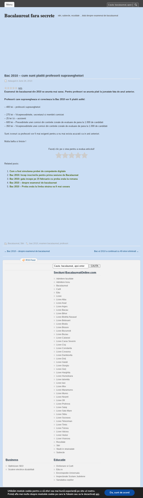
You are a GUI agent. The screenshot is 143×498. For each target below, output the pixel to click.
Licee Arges (61, 306)
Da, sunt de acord (119, 492)
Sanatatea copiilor (65, 480)
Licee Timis (61, 424)
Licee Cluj (61, 345)
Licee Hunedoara (64, 376)
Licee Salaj (61, 407)
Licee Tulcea (62, 428)
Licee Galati (62, 362)
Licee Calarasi (63, 338)
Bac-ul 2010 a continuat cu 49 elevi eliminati (116, 251)
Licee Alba (61, 299)
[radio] (58, 155)
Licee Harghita (63, 372)
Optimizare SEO (15, 466)
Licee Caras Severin (66, 341)
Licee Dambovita (64, 355)
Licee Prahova (63, 404)
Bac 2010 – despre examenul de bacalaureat (33, 182)
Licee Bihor (61, 313)
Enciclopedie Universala (68, 473)
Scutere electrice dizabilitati (21, 469)
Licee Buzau (62, 334)
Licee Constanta (64, 348)
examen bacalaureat (49, 243)
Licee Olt (60, 400)
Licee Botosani (63, 320)
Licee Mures (62, 393)
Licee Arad (61, 303)
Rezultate (60, 442)
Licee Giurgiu (62, 365)
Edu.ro (59, 469)
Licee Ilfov (61, 386)
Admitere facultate (64, 278)
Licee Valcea (62, 431)
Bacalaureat (13, 243)
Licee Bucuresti (63, 331)
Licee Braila (62, 324)
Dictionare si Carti (64, 466)
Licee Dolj (61, 358)
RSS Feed (30, 260)
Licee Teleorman (64, 421)
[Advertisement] (71, 43)
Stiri (22, 243)
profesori (64, 243)
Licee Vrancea (63, 438)
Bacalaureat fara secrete (29, 15)
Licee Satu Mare (64, 411)
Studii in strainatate (65, 449)
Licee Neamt (62, 397)
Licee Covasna (63, 351)
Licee (59, 296)
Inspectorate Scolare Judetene (70, 476)
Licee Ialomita (63, 379)
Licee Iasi (60, 383)
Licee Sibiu (61, 414)
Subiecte (60, 452)
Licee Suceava (63, 418)
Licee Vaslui (62, 435)
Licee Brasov (62, 327)
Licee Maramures (64, 390)
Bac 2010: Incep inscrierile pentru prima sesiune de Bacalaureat (44, 175)
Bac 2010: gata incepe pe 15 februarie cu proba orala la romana (44, 179)
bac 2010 (33, 243)
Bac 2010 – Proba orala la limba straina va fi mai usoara (40, 186)
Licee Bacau (62, 310)
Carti (58, 289)
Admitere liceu (63, 282)
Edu (58, 292)
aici (97, 494)
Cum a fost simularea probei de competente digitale (38, 171)
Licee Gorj (61, 369)
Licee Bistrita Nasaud (66, 317)
